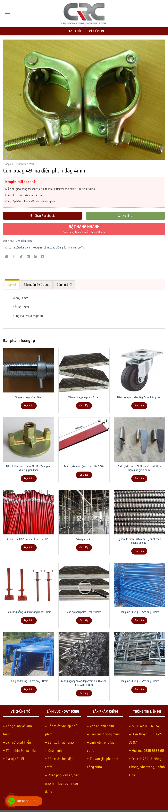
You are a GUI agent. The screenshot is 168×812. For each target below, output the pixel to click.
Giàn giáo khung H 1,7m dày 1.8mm (28, 681)
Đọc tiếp (28, 405)
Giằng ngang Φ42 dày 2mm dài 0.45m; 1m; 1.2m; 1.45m (84, 682)
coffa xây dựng (17, 247)
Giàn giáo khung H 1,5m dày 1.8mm (139, 612)
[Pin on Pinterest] (35, 257)
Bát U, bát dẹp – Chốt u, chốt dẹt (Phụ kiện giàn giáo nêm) (139, 468)
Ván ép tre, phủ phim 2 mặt (84, 397)
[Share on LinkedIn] (42, 257)
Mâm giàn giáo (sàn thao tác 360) (84, 466)
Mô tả (12, 284)
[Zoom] (8, 156)
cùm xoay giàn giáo (55, 247)
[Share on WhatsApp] (6, 257)
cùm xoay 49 (35, 247)
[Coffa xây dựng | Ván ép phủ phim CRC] (84, 14)
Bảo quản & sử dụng (36, 284)
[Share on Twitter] (21, 257)
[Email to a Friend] (28, 257)
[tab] (12, 284)
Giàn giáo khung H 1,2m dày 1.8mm (139, 681)
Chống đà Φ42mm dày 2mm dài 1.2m (28, 539)
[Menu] (8, 13)
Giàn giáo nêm (84, 539)
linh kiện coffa (76, 247)
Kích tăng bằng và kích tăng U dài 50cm (28, 612)
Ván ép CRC (97, 31)
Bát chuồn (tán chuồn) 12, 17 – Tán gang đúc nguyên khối (28, 468)
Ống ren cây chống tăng (28, 397)
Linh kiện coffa (26, 164)
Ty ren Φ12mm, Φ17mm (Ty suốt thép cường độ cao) (139, 540)
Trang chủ (73, 31)
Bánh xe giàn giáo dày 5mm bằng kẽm (139, 397)
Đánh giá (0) (64, 284)
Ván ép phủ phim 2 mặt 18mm (84, 612)
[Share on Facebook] (14, 257)
